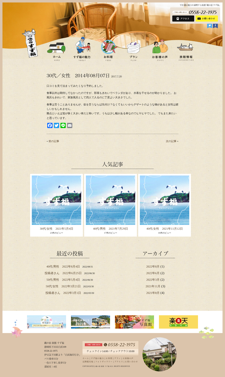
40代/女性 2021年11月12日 (164, 228)
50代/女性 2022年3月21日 (63, 286)
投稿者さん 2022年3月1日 (63, 293)
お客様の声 (128, 358)
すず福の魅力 (97, 358)
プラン (117, 358)
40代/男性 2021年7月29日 (110, 228)
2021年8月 (153, 293)
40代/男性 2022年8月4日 (63, 266)
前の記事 (54, 141)
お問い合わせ (131, 362)
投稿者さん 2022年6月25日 (63, 273)
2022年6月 (153, 273)
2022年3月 (153, 279)
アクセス (118, 362)
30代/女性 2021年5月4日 (56, 228)
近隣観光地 (88, 362)
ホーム (86, 358)
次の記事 (171, 141)
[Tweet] (209, 26)
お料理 (109, 358)
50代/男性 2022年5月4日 (63, 279)
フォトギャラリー (103, 362)
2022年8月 (153, 266)
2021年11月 (153, 286)
